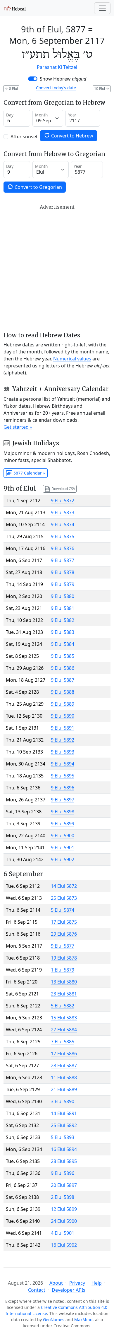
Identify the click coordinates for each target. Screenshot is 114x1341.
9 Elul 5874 (62, 524)
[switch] (32, 78)
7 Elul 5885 (62, 1041)
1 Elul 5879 (62, 970)
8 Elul (11, 88)
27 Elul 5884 (64, 1029)
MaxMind (83, 1319)
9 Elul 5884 (62, 644)
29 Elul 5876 (64, 934)
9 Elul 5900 (62, 835)
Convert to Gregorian (37, 187)
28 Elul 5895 (64, 1161)
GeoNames (53, 1319)
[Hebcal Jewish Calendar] (15, 8)
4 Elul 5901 (62, 1233)
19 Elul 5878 (64, 958)
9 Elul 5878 (62, 572)
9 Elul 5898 (62, 811)
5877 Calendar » (28, 473)
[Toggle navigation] (102, 8)
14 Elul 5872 (64, 886)
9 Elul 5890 (62, 716)
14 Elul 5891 (64, 1113)
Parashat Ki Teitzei (57, 67)
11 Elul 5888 (64, 1077)
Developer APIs (68, 1290)
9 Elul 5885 (62, 656)
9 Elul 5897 (62, 799)
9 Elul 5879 (62, 584)
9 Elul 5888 (62, 692)
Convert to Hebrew (71, 135)
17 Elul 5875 (64, 922)
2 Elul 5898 (62, 1197)
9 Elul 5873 (62, 512)
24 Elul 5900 (64, 1221)
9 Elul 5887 (62, 680)
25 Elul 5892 (64, 1125)
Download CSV (63, 488)
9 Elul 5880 (62, 596)
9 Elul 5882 (62, 620)
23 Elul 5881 (64, 994)
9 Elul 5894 (62, 764)
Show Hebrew (63, 79)
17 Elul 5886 (64, 1053)
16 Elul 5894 (64, 1149)
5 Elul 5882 (62, 1005)
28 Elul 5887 (64, 1065)
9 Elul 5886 (62, 668)
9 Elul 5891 (62, 728)
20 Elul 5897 (64, 1185)
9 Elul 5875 (62, 536)
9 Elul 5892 (62, 740)
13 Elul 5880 (64, 982)
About (56, 1283)
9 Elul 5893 (62, 752)
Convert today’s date (56, 87)
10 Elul (101, 88)
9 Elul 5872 (62, 500)
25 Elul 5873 (64, 898)
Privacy (77, 1283)
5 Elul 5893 (62, 1137)
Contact (36, 1290)
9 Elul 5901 (62, 847)
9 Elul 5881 (62, 608)
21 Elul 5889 (64, 1089)
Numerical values (72, 358)
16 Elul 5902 (64, 1245)
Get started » (18, 427)
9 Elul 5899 (62, 823)
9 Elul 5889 (62, 704)
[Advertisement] (57, 268)
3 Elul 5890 (62, 1101)
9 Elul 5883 (62, 632)
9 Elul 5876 (62, 548)
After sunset (24, 136)
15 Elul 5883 (64, 1017)
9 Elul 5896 (62, 787)
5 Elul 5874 (62, 910)
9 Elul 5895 (62, 775)
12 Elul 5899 (64, 1209)
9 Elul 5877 (62, 560)
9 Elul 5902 (62, 859)
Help (96, 1283)
